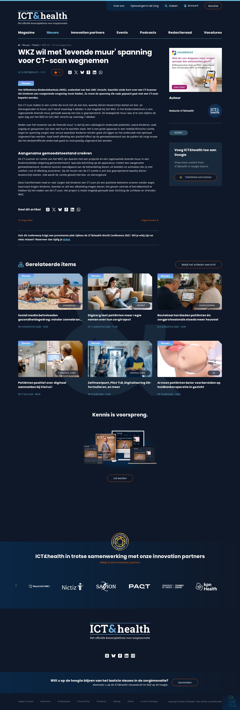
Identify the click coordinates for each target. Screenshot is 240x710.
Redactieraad (180, 32)
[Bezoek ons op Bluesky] (113, 656)
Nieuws (53, 32)
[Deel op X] (76, 72)
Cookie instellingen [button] (149, 701)
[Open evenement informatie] (231, 701)
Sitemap (117, 701)
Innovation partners (88, 32)
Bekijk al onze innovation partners (120, 562)
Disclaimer (101, 701)
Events (122, 32)
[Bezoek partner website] (26, 586)
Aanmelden (185, 682)
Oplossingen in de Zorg (145, 6)
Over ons (118, 6)
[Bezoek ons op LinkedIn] (126, 656)
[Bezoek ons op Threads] (107, 656)
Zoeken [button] (173, 6)
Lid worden (120, 478)
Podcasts (148, 32)
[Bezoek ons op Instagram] (133, 656)
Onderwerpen (64, 701)
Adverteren (46, 701)
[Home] (19, 45)
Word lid (213, 6)
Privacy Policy (83, 701)
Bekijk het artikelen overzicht (199, 264)
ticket (66, 239)
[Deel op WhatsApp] (100, 72)
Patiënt (35, 45)
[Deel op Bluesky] (82, 72)
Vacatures (213, 32)
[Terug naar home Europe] (42, 17)
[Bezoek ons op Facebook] (120, 656)
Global (131, 701)
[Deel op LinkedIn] (94, 72)
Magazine (26, 32)
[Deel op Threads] (70, 72)
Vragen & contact (26, 701)
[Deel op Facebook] (88, 72)
